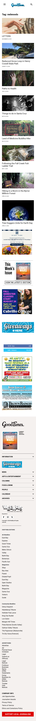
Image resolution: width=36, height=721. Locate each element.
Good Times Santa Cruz (6, 545)
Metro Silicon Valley (6, 551)
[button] (31, 4)
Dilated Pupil (6, 577)
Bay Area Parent (5, 572)
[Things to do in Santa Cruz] (18, 103)
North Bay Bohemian (5, 557)
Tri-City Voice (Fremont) (10, 634)
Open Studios (7, 583)
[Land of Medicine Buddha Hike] (18, 128)
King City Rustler (8, 616)
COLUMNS (6, 481)
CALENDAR (6, 494)
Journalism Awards (9, 699)
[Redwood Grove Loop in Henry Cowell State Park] (18, 51)
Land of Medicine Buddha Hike (16, 138)
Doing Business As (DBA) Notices (6, 678)
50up (4, 568)
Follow (28, 350)
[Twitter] (12, 517)
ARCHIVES (21, 433)
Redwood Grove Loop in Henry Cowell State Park (16, 62)
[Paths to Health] (18, 78)
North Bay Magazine (5, 587)
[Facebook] (3, 517)
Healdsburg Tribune (9, 610)
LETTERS (6, 36)
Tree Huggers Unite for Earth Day (17, 223)
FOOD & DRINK (7, 485)
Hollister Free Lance (9, 613)
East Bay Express (5, 539)
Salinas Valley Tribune (10, 628)
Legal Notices (4, 662)
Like (30, 346)
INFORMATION (7, 457)
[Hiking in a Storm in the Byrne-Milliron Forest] (18, 180)
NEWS (4, 472)
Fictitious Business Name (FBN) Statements (6, 669)
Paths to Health (9, 88)
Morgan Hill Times (8, 622)
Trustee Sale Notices (4, 685)
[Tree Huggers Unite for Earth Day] (18, 210)
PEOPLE (5, 490)
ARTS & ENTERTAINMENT (11, 476)
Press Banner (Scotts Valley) (12, 625)
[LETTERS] (18, 26)
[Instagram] (7, 517)
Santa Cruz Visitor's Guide (6, 595)
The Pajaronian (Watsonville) (12, 631)
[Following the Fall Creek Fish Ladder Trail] (18, 153)
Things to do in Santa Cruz (14, 113)
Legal (4, 654)
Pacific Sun (6, 562)
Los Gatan (5, 619)
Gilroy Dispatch (7, 607)
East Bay (5, 580)
